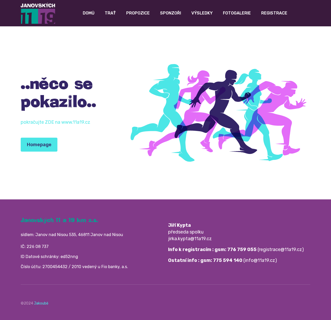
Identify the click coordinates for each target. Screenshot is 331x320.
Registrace (274, 13)
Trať (110, 13)
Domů (88, 13)
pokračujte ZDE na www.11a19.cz (55, 122)
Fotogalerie (237, 13)
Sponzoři (170, 13)
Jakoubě (41, 303)
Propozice (138, 13)
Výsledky (202, 13)
